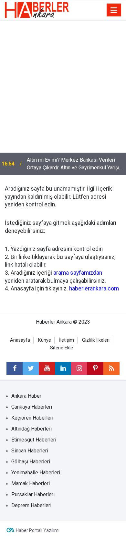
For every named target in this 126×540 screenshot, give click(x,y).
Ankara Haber (26, 396)
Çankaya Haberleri (31, 407)
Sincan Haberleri (29, 451)
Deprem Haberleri (31, 505)
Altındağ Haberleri (31, 429)
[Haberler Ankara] (37, 9)
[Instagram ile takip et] (79, 368)
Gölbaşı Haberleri (30, 462)
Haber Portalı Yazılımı (37, 530)
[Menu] (114, 10)
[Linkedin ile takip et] (63, 368)
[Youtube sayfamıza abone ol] (47, 368)
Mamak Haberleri (30, 483)
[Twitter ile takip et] (31, 368)
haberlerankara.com (94, 288)
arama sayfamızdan (77, 273)
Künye (44, 340)
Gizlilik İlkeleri (96, 340)
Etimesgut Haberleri (33, 440)
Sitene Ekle (61, 348)
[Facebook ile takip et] (14, 368)
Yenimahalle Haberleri (35, 472)
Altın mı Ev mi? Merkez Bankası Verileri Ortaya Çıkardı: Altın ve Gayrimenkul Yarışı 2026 (73, 164)
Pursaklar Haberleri (33, 494)
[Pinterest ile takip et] (95, 368)
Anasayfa (20, 340)
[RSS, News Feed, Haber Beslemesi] (111, 368)
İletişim (66, 340)
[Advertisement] (63, 86)
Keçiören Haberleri (32, 418)
